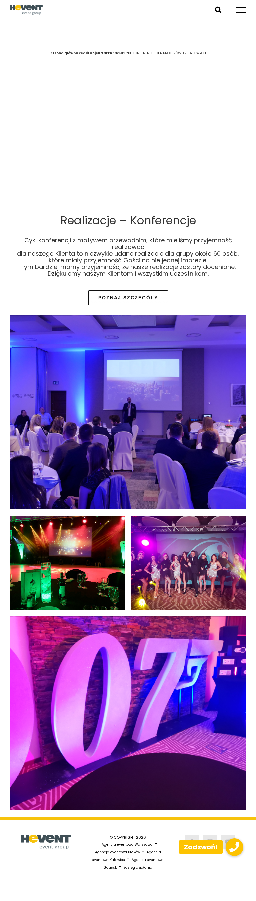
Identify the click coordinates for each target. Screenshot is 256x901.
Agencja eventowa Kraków (117, 852)
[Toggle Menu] (241, 10)
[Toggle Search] (218, 9)
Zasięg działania (137, 867)
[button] (234, 847)
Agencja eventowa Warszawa (127, 844)
